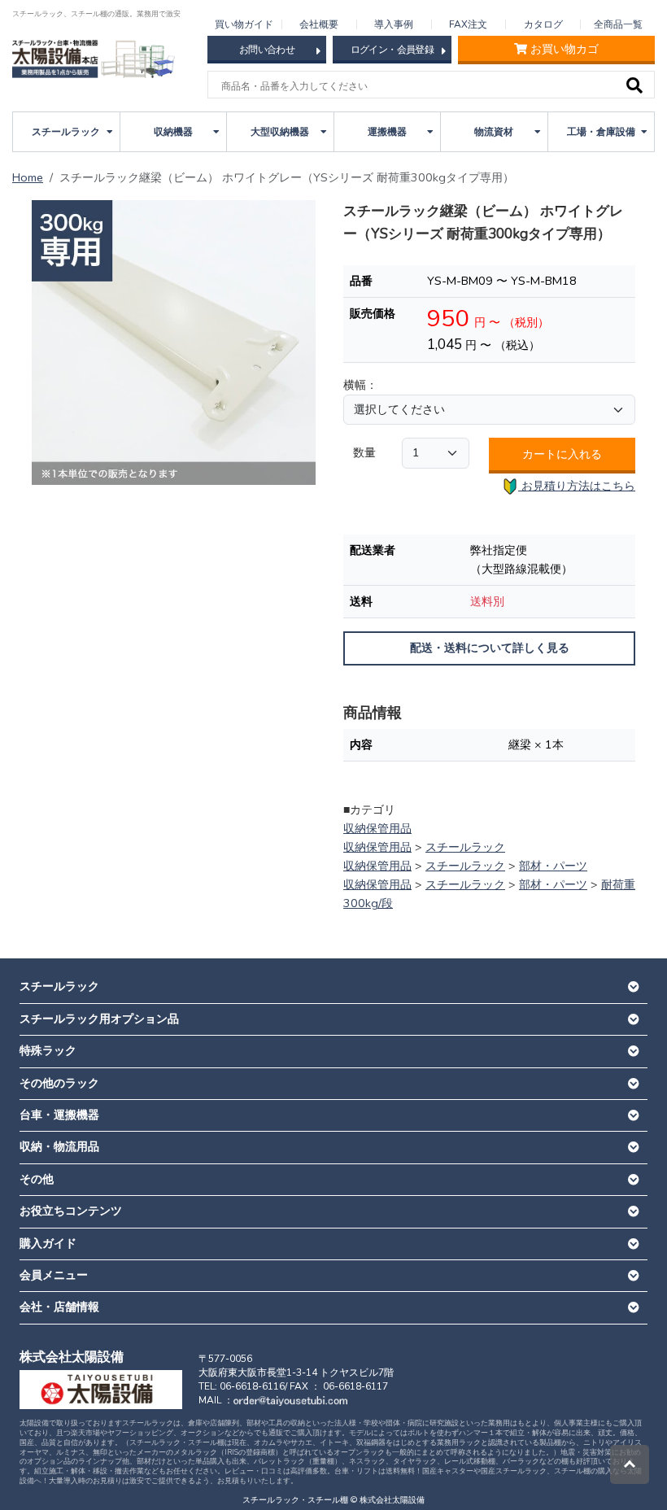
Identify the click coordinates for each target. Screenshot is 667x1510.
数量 (364, 452)
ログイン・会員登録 (392, 49)
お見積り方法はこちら (576, 486)
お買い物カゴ (564, 49)
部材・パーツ (553, 866)
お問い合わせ (266, 49)
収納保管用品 (377, 828)
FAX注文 (468, 24)
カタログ (543, 24)
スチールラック (465, 847)
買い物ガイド (244, 24)
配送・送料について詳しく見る (489, 648)
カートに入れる (562, 454)
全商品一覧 (618, 24)
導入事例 (393, 24)
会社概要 (318, 24)
